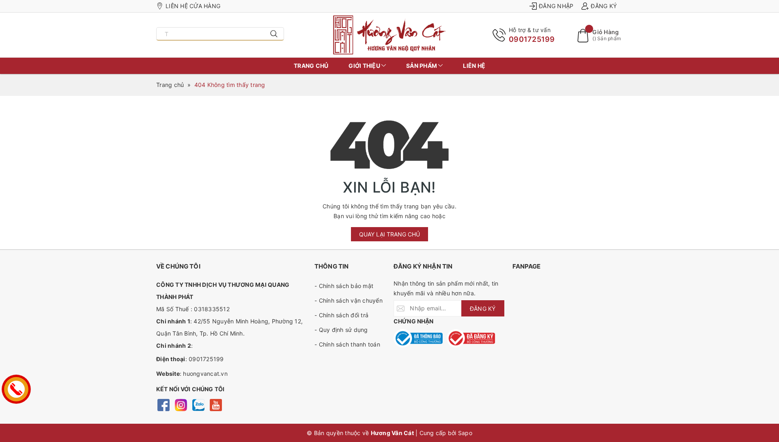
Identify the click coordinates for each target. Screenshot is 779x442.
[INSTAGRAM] (181, 404)
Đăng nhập (556, 5)
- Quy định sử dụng (341, 329)
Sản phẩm (422, 65)
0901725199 (532, 39)
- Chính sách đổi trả (341, 315)
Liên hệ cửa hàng (193, 5)
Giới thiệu (365, 65)
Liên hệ (474, 65)
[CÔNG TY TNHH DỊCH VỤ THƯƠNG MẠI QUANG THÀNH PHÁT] (390, 35)
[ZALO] (198, 404)
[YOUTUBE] (216, 404)
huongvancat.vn (205, 373)
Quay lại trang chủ (389, 234)
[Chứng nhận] (418, 338)
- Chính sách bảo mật (343, 285)
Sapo (465, 432)
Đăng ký (604, 5)
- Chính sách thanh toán (347, 344)
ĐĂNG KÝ (483, 308)
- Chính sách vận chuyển (348, 300)
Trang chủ (311, 65)
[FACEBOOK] (163, 404)
